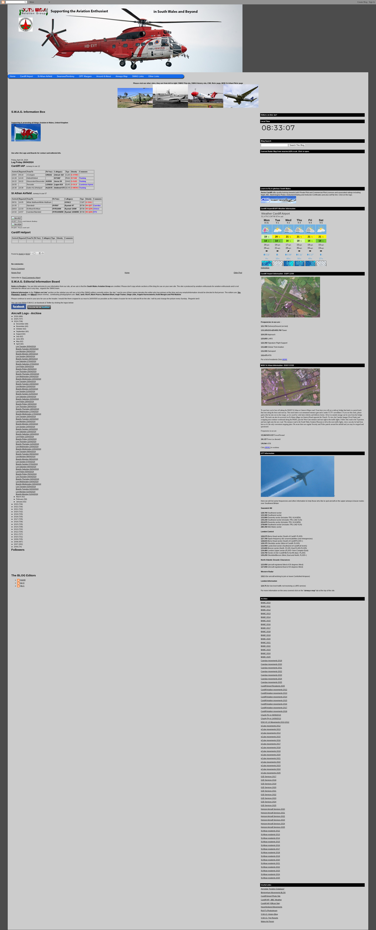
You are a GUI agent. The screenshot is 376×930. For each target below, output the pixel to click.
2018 (16, 517)
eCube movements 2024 (271, 769)
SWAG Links (138, 76)
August (19, 334)
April (18, 344)
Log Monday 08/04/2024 (25, 457)
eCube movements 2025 (271, 773)
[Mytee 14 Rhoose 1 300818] (297, 496)
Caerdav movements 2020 (271, 664)
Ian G (22, 583)
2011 (16, 534)
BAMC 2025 (266, 657)
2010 (16, 537)
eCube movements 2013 (271, 729)
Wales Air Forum (267, 921)
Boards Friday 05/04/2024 (26, 474)
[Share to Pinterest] (42, 253)
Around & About (103, 76)
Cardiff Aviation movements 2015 (274, 701)
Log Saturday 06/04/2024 (26, 467)
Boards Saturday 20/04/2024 (27, 399)
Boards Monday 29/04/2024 (27, 354)
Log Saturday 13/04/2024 (26, 432)
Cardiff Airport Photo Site (270, 896)
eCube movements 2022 (271, 762)
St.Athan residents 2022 (270, 867)
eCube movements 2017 (271, 744)
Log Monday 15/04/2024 (25, 422)
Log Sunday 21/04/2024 (25, 391)
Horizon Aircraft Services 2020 (273, 809)
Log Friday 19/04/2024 (25, 402)
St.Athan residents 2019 (270, 856)
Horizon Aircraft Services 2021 (273, 813)
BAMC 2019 (266, 635)
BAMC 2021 (266, 643)
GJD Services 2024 (268, 802)
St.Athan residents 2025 (270, 878)
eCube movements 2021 (271, 758)
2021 (16, 509)
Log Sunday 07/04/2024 (25, 462)
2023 (16, 504)
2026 (16, 316)
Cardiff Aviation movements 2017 (274, 708)
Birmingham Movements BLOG (273, 893)
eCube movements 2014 (271, 733)
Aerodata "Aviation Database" (272, 889)
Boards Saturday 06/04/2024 (27, 469)
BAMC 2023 (266, 650)
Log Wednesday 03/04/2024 (27, 482)
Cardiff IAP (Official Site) (270, 903)
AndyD (23, 295)
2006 (16, 547)
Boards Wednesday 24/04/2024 (28, 379)
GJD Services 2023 (268, 798)
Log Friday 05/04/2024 (25, 472)
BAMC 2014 (266, 617)
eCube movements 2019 (271, 751)
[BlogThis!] (34, 253)
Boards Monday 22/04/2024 (27, 389)
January (19, 502)
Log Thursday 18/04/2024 (26, 407)
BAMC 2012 (266, 610)
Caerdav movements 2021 (271, 668)
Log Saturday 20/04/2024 (26, 397)
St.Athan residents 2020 (270, 860)
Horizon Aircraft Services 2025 (273, 827)
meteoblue (265, 268)
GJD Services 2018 (268, 780)
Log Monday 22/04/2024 (25, 386)
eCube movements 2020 (271, 755)
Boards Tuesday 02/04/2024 (27, 489)
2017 (16, 519)
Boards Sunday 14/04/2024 (27, 429)
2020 (16, 512)
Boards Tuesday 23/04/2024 (27, 384)
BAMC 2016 (266, 624)
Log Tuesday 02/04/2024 (26, 487)
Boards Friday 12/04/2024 (26, 439)
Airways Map (121, 76)
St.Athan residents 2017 (270, 849)
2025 (16, 319)
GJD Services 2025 (268, 805)
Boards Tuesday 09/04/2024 (27, 454)
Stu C (22, 586)
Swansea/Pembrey (65, 76)
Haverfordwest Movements (271, 907)
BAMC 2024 (266, 653)
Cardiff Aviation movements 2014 (274, 697)
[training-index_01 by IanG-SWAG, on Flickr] (278, 203)
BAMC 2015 (266, 621)
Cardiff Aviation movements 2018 (274, 711)
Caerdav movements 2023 (271, 675)
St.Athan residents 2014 (270, 838)
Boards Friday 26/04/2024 (26, 369)
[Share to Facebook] (39, 253)
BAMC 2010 (266, 603)
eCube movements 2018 (271, 748)
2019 (16, 514)
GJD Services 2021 (268, 791)
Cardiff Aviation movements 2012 (274, 690)
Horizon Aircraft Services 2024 (273, 824)
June (18, 339)
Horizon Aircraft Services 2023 (273, 820)
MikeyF (34, 295)
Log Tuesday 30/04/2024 (26, 346)
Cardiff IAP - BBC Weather (271, 900)
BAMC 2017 (266, 628)
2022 (16, 507)
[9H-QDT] (16, 218)
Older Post (238, 273)
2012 (16, 532)
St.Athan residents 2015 (270, 842)
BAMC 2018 (266, 632)
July (18, 336)
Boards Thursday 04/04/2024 (27, 479)
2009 (16, 539)
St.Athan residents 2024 (270, 874)
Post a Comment (18, 269)
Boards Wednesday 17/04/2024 (28, 414)
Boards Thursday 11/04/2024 (27, 444)
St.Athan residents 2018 (270, 853)
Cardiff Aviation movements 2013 (274, 693)
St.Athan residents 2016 (270, 845)
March (19, 497)
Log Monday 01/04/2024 (25, 492)
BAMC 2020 (266, 639)
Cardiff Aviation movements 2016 (274, 704)
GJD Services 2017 (268, 777)
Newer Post (16, 273)
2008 (16, 542)
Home (12, 76)
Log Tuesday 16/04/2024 (26, 417)
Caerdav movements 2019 (271, 661)
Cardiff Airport (26, 76)
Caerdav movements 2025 (271, 682)
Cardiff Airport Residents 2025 (273, 686)
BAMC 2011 (265, 606)
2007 (16, 544)
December (20, 324)
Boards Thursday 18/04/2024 (27, 409)
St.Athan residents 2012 (270, 831)
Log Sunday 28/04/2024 (25, 356)
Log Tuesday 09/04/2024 (26, 452)
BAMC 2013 (266, 614)
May (18, 341)
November (20, 326)
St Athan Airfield (45, 76)
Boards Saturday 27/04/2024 (27, 364)
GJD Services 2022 (268, 795)
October (19, 329)
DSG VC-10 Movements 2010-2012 (275, 722)
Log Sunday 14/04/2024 (25, 427)
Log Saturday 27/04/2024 (26, 361)
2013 (16, 529)
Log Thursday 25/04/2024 (26, 372)
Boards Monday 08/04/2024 (27, 459)
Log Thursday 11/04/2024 (26, 442)
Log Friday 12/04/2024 (25, 437)
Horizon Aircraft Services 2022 (273, 816)
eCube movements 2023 (271, 766)
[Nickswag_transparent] (26, 141)
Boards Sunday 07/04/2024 (27, 464)
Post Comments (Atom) (31, 278)
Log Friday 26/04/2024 (25, 367)
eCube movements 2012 (271, 726)
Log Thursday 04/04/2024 (26, 477)
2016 (16, 522)
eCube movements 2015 (271, 737)
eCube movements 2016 (271, 740)
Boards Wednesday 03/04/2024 (28, 484)
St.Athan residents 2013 (270, 835)
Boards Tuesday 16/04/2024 (27, 419)
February (20, 499)
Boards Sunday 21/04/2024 (27, 394)
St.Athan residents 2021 (270, 863)
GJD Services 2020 (268, 787)
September (20, 331)
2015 (16, 524)
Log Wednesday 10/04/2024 (27, 447)
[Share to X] (37, 253)
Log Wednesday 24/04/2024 (27, 376)
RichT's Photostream (269, 911)
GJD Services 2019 (268, 784)
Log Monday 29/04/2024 (25, 351)
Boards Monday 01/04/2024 (27, 494)
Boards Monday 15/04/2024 (27, 424)
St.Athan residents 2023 (270, 871)
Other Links (153, 76)
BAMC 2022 (266, 646)
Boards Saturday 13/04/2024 (27, 434)
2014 (16, 527)
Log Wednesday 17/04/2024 (27, 412)
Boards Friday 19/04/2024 (26, 404)
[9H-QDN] (16, 224)
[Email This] (31, 253)
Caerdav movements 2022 (271, 671)
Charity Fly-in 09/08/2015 (271, 715)
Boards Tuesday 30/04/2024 (27, 349)
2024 (16, 321)
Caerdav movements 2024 (271, 679)
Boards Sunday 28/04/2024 (27, 359)
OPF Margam (85, 76)
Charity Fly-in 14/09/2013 (271, 719)
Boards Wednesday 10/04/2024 (28, 449)
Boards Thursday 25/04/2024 (27, 374)
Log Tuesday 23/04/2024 (26, 381)
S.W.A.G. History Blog (269, 914)
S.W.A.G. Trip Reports (269, 918)
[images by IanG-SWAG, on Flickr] (18, 309)
